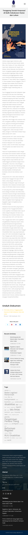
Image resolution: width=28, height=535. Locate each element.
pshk (5, 426)
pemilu (7, 417)
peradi (6, 423)
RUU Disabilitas (12, 435)
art (9, 390)
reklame (6, 433)
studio (20, 437)
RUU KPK (7, 438)
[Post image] (6, 338)
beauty (6, 397)
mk (21, 412)
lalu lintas (15, 409)
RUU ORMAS (12, 437)
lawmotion (7, 412)
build (17, 399)
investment (13, 407)
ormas (9, 414)
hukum (8, 407)
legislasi (12, 412)
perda (9, 423)
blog (11, 397)
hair (5, 407)
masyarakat (17, 412)
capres (12, 402)
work (6, 440)
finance (20, 404)
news (6, 414)
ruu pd (17, 437)
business (8, 402)
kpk (5, 410)
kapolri (18, 407)
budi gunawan (10, 399)
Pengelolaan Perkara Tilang (12, 420)
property (21, 423)
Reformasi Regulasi (10, 429)
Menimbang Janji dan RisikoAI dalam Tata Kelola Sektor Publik (17, 339)
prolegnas (15, 424)
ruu (10, 433)
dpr (17, 404)
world (9, 440)
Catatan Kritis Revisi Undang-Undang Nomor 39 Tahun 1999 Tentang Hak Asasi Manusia (16, 373)
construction (19, 402)
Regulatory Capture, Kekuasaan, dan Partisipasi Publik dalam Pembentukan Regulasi (17, 350)
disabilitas (10, 404)
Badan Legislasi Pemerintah (11, 394)
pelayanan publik (15, 414)
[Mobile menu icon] (25, 4)
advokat (7, 390)
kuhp (8, 410)
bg (9, 397)
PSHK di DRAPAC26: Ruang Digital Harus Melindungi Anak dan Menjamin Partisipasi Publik (17, 361)
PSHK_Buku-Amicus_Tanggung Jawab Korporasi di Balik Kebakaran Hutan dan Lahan (14, 312)
